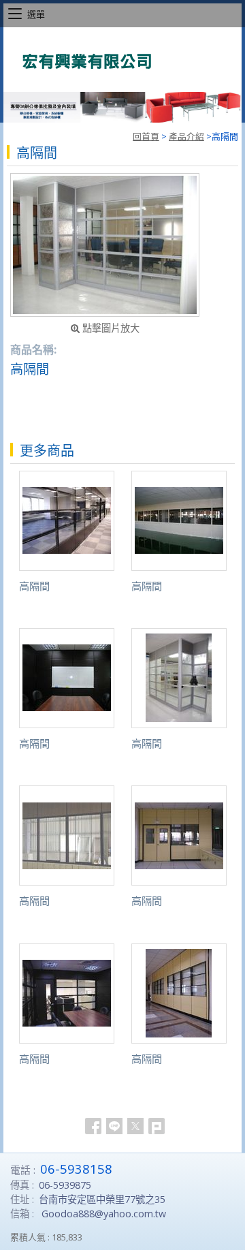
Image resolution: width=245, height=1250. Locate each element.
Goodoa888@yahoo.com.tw (104, 1213)
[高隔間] (104, 245)
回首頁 (146, 136)
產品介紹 (186, 136)
